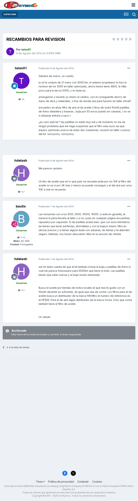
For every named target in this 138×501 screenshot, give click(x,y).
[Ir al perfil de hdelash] (21, 173)
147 (22, 191)
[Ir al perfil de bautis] (21, 219)
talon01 (21, 68)
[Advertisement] (69, 26)
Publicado (56, 68)
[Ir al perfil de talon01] (10, 51)
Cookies (97, 481)
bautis (21, 206)
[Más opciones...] (128, 68)
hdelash (20, 160)
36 (22, 99)
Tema (39, 481)
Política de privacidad (61, 481)
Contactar (83, 481)
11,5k (23, 237)
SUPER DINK (53, 53)
